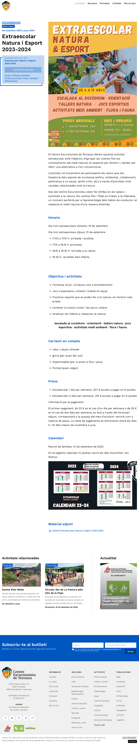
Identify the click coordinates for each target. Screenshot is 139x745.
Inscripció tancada (23, 69)
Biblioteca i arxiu (79, 723)
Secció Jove (77, 727)
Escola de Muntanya (103, 720)
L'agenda (120, 720)
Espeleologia (99, 691)
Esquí (96, 696)
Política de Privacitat (110, 649)
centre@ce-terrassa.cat (18, 695)
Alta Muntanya (100, 677)
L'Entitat (116, 3)
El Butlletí (120, 705)
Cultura (75, 699)
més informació (129, 738)
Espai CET (120, 686)
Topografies (121, 710)
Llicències (53, 691)
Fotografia (76, 718)
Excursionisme (78, 677)
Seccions (92, 3)
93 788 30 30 (19, 698)
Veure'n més (99, 725)
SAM (74, 682)
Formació (105, 3)
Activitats (80, 3)
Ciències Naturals (79, 703)
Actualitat (120, 682)
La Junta (53, 682)
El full (119, 701)
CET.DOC (120, 715)
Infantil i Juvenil (11, 23)
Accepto (132, 741)
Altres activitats (101, 715)
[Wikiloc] (30, 728)
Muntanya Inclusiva (80, 686)
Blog (118, 677)
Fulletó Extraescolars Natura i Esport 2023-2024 (75, 530)
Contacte (53, 701)
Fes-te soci (130, 3)
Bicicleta (75, 713)
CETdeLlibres (122, 696)
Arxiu (118, 691)
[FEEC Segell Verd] (19, 728)
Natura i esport (8, 26)
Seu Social (53, 686)
